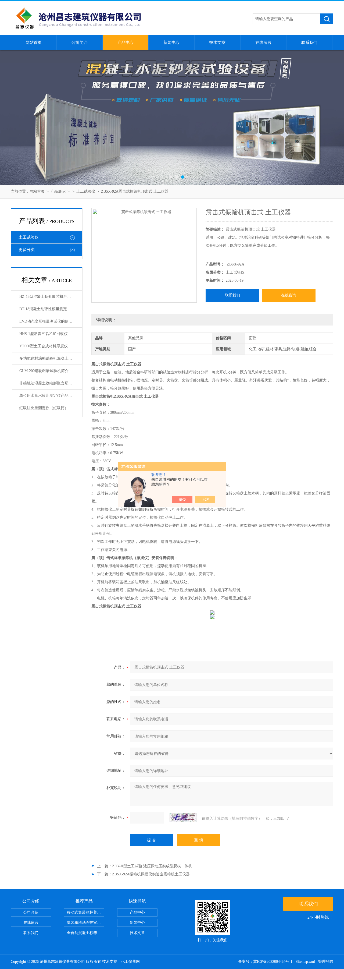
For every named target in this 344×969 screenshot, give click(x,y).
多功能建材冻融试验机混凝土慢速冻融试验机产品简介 (50, 358)
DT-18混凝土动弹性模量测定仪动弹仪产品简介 (50, 309)
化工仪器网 (130, 962)
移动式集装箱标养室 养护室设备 (85, 912)
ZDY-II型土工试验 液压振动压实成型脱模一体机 (152, 866)
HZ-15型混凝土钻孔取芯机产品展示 (48, 297)
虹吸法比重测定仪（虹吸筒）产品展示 (50, 408)
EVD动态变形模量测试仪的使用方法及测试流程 (50, 321)
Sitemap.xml (305, 962)
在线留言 (263, 42)
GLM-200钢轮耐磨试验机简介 (44, 371)
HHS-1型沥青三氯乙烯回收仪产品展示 (50, 334)
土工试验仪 (85, 191)
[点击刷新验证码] (183, 817)
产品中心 (125, 42)
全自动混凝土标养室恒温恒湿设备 (85, 933)
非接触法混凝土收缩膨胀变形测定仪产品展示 (50, 383)
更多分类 (27, 249)
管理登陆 (325, 962)
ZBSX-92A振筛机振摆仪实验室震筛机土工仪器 (151, 874)
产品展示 (58, 191)
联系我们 (309, 42)
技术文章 (217, 42)
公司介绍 (30, 912)
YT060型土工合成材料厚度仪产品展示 (50, 346)
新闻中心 (171, 42)
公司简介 (79, 42)
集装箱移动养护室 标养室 (85, 923)
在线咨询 (288, 295)
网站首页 (34, 42)
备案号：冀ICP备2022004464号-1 (265, 962)
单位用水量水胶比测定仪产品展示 (47, 396)
